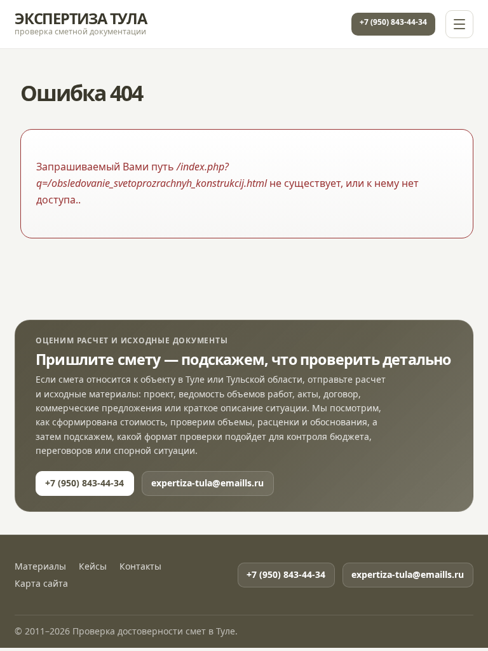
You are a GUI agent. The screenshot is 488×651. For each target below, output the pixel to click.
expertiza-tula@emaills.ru (207, 483)
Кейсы (93, 566)
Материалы (40, 566)
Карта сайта (41, 583)
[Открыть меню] (459, 24)
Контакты (140, 566)
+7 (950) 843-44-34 (393, 22)
